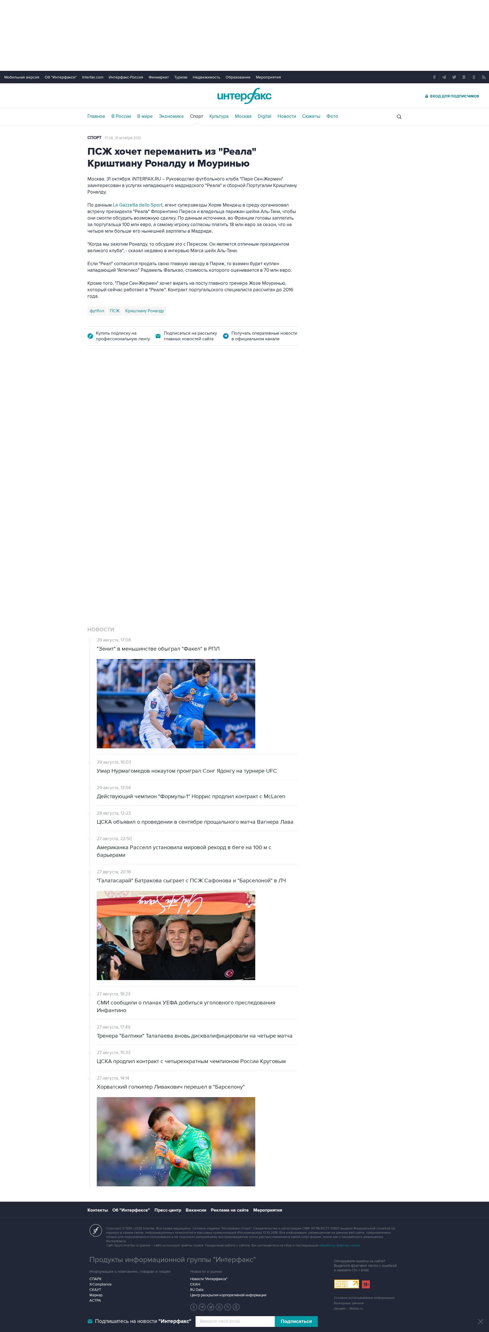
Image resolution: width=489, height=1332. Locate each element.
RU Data (196, 1290)
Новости (287, 116)
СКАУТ (95, 1290)
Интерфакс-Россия (126, 77)
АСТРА (95, 1300)
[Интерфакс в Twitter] (211, 1307)
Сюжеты (311, 116)
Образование (238, 77)
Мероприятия (268, 77)
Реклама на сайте (230, 1210)
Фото (332, 116)
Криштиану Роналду (144, 310)
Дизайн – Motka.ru (348, 1308)
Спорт (196, 116)
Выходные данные (349, 1303)
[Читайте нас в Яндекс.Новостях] (194, 1307)
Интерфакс (244, 96)
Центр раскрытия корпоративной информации (228, 1295)
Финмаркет (159, 77)
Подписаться (296, 1321)
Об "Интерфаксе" (61, 77)
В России (121, 116)
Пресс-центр (168, 1210)
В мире (145, 116)
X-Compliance (100, 1284)
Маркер (95, 1295)
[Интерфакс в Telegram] (202, 1307)
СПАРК (95, 1279)
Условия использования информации (364, 1298)
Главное (96, 116)
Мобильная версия (21, 77)
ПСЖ (115, 310)
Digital (264, 116)
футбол (97, 310)
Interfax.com (92, 77)
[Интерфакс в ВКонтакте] (219, 1307)
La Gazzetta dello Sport (137, 205)
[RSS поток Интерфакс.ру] (227, 1307)
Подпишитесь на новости (143, 1321)
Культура (219, 116)
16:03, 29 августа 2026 (124, 385)
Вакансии (196, 1210)
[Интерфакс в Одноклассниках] (236, 1307)
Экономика (171, 116)
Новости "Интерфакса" (208, 1279)
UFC (94, 536)
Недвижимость (206, 77)
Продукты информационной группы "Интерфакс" (172, 1259)
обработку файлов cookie (339, 1245)
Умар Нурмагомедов (139, 536)
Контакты (97, 1210)
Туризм (180, 77)
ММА (108, 536)
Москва (243, 116)
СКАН (195, 1284)
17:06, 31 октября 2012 (123, 138)
